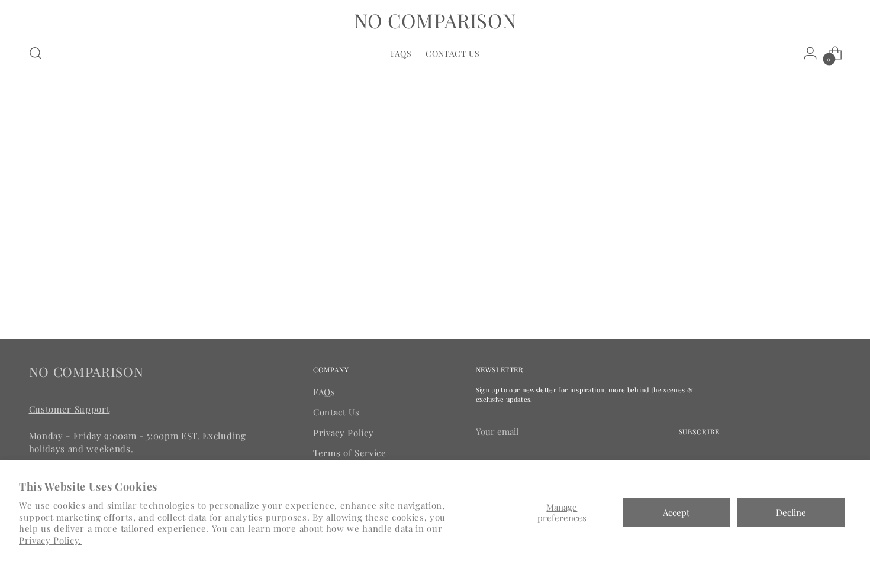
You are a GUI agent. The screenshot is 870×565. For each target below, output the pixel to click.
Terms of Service (349, 453)
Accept (676, 512)
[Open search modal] (35, 53)
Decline (791, 512)
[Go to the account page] (810, 53)
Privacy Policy (343, 433)
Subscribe (699, 431)
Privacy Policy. (50, 540)
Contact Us (336, 412)
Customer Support (69, 409)
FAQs (324, 392)
